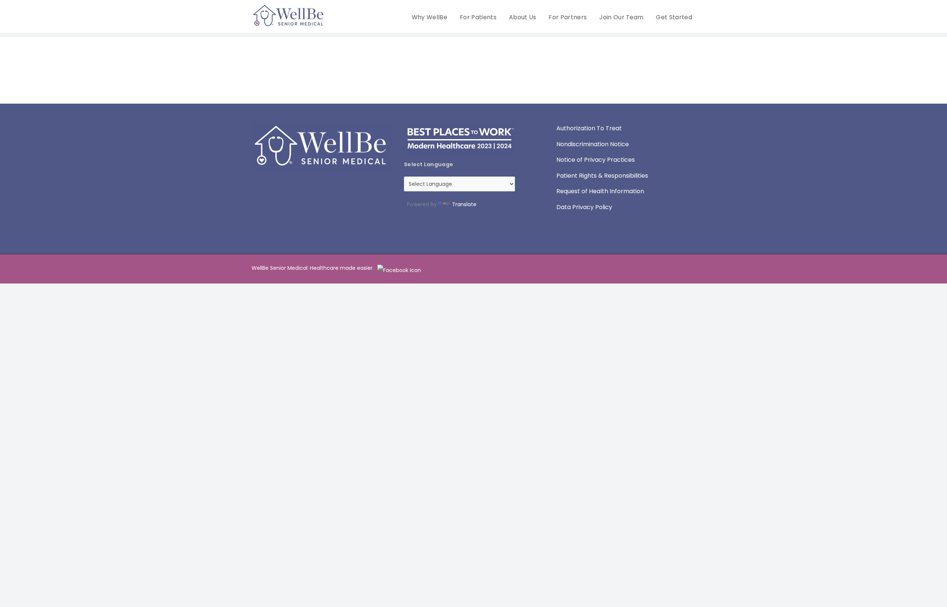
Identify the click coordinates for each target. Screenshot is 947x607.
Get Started (674, 17)
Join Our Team (621, 17)
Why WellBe (429, 17)
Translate (464, 204)
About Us (522, 17)
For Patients (478, 17)
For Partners (568, 17)
